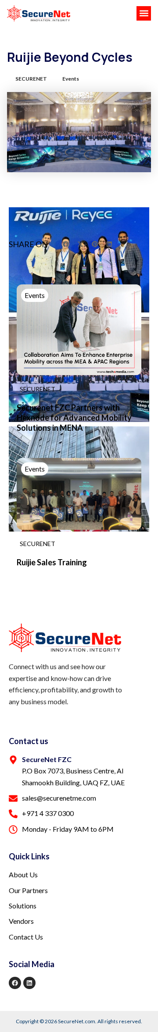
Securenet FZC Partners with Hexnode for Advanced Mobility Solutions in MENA (74, 418)
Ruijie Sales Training (52, 562)
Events (70, 78)
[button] (143, 13)
